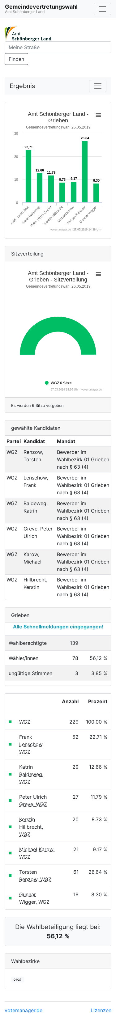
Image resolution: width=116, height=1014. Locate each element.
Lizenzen (101, 1010)
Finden (16, 59)
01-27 (17, 979)
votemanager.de (23, 1010)
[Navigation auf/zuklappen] (102, 9)
